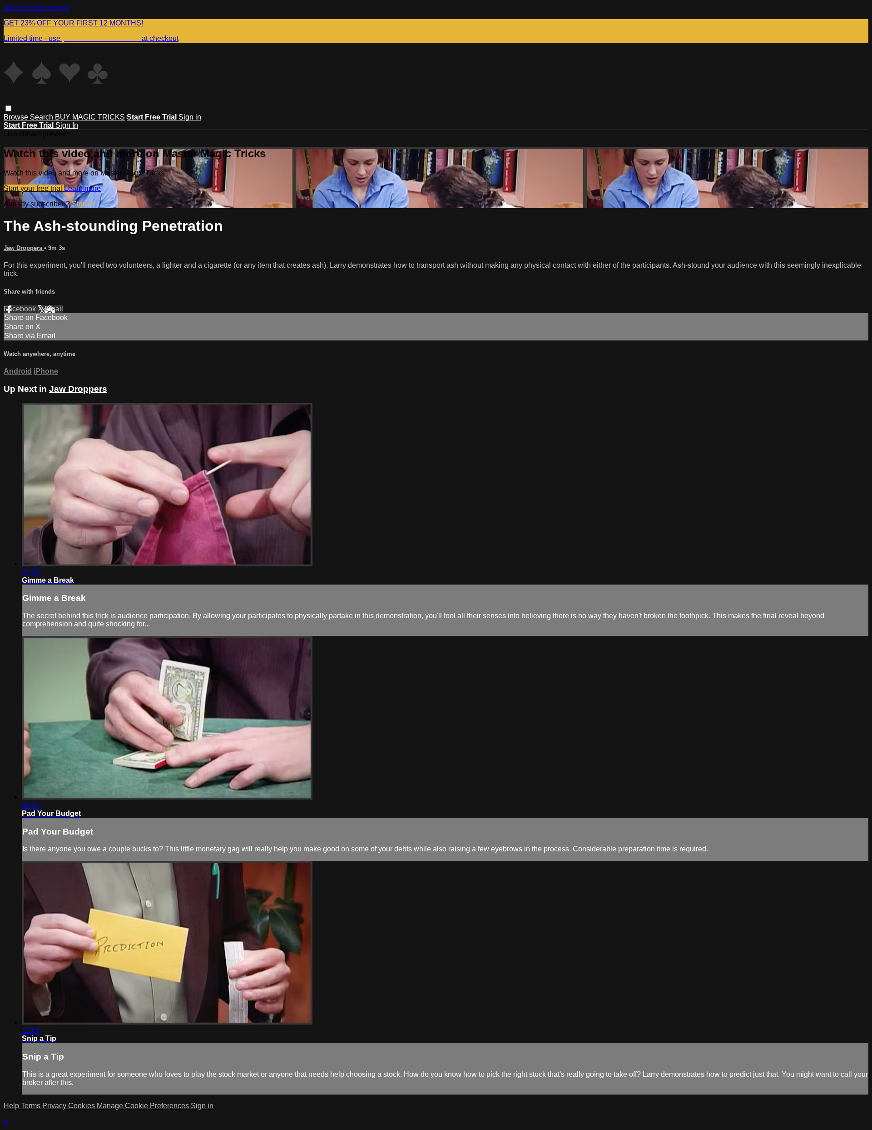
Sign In (66, 125)
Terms (31, 1106)
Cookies (82, 1106)
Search (42, 117)
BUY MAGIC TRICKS (90, 117)
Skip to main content (36, 7)
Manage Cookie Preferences (144, 1106)
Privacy (55, 1106)
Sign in (189, 117)
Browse (17, 117)
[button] (8, 108)
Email (54, 309)
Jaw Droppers (24, 248)
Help (12, 1106)
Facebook (21, 309)
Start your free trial (34, 188)
